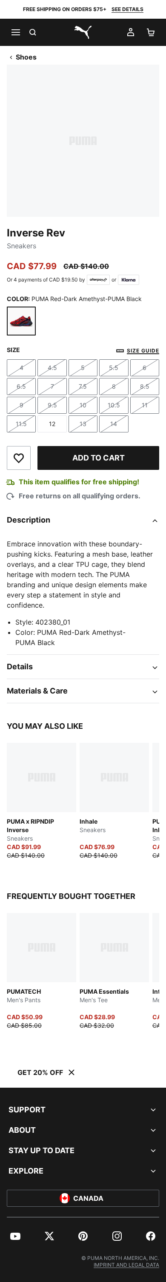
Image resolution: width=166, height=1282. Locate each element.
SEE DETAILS (127, 9)
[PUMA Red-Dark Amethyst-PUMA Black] (21, 321)
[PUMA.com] (83, 32)
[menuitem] (15, 1236)
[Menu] (15, 32)
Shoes (26, 57)
